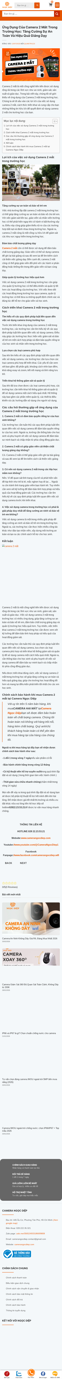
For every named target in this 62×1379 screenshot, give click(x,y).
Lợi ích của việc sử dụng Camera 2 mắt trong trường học (30, 127)
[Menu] (57, 5)
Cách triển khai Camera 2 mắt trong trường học (27, 132)
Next (23, 863)
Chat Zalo (19, 1377)
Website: (10, 1244)
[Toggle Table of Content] (53, 121)
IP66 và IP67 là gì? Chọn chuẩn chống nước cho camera (29, 1033)
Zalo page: (11, 1233)
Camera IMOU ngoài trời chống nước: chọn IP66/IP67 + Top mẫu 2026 (30, 1129)
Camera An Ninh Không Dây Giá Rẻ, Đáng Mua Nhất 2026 (29, 938)
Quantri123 (29, 44)
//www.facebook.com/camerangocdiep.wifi (36, 855)
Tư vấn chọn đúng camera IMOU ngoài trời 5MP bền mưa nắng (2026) (29, 1080)
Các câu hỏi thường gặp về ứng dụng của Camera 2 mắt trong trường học (30, 138)
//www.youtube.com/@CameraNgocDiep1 (36, 845)
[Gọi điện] (31, 1373)
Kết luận (9, 143)
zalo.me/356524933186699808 (30, 1233)
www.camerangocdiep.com (35, 838)
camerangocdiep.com (24, 1244)
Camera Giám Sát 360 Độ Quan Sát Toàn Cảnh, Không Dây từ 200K (30, 986)
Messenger (43, 1377)
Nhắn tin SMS (55, 1377)
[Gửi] (37, 5)
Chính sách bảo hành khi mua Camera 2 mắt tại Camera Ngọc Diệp (28, 148)
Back (8, 863)
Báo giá (7, 1377)
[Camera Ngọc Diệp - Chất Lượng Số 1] (7, 5)
